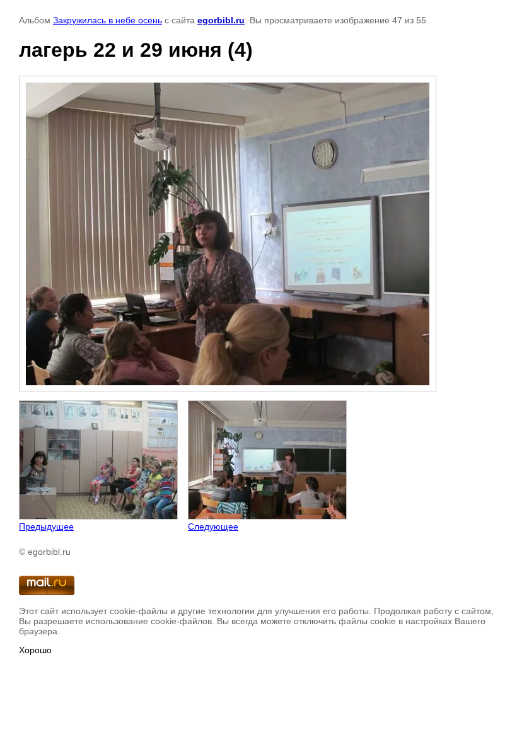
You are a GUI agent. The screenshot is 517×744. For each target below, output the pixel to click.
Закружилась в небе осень (107, 20)
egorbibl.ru (221, 20)
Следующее (213, 526)
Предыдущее (46, 526)
